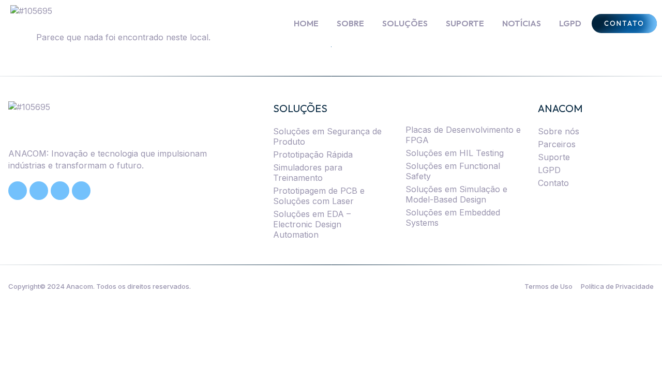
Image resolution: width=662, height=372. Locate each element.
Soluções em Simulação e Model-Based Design (456, 194)
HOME (306, 23)
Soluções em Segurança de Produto (327, 136)
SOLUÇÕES (405, 23)
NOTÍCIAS (521, 23)
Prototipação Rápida (313, 154)
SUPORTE (465, 23)
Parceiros (557, 144)
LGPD (570, 23)
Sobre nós (558, 131)
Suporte (554, 157)
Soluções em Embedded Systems (452, 217)
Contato (553, 183)
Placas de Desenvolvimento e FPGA (463, 135)
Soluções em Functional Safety (452, 171)
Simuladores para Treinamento (307, 172)
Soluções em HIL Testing (454, 153)
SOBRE (350, 23)
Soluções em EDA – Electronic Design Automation (312, 224)
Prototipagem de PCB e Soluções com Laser (319, 195)
